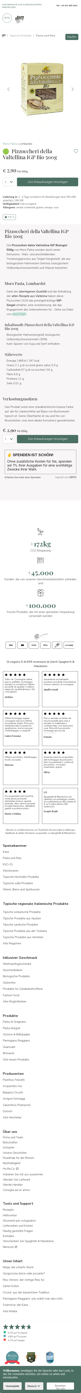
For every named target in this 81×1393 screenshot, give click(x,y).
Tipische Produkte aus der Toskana (25, 931)
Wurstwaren (10, 871)
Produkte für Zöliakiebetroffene (23, 989)
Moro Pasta (10, 144)
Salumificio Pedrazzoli (17, 1105)
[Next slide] (72, 89)
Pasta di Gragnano (14, 1022)
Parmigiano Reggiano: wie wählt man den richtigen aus (34, 1299)
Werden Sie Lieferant (16, 1180)
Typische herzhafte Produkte (21, 877)
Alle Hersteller (12, 1117)
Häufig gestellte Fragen (18, 1231)
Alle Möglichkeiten (14, 1001)
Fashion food (11, 995)
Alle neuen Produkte (16, 1059)
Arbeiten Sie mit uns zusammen (23, 1174)
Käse (6, 852)
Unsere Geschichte (15, 1153)
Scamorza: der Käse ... (17, 1305)
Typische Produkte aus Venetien (23, 937)
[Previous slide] (9, 89)
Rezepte (8, 1210)
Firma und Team (13, 1137)
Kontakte (8, 1236)
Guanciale (9, 1047)
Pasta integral (11, 1028)
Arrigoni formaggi (14, 1099)
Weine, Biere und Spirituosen (21, 889)
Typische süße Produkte (18, 883)
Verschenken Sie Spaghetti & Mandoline (28, 1241)
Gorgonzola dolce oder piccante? (24, 1273)
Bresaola (8, 1053)
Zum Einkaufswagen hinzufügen (48, 182)
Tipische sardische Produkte (20, 924)
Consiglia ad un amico (16, 1190)
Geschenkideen (12, 970)
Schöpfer (9, 1147)
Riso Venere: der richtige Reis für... (24, 1280)
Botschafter (10, 1142)
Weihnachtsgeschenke (17, 964)
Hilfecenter (10, 1215)
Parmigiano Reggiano (16, 1040)
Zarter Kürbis (11, 1286)
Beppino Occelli (13, 1092)
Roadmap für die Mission (18, 1158)
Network (9, 1247)
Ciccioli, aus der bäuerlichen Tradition (26, 1292)
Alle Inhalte (10, 1311)
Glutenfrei (9, 983)
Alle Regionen (12, 943)
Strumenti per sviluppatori (19, 1221)
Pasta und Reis (12, 858)
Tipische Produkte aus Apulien (22, 918)
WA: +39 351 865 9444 (66, 5)
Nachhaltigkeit (12, 1163)
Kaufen (71, 37)
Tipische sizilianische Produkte (22, 912)
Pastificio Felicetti (14, 1080)
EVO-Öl (8, 864)
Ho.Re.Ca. (9, 1169)
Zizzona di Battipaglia (16, 1034)
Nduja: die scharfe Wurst (18, 1267)
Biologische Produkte (16, 976)
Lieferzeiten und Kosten (18, 1226)
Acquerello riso (12, 1086)
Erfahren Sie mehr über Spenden (23, 477)
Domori (7, 1111)
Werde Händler (13, 1185)
